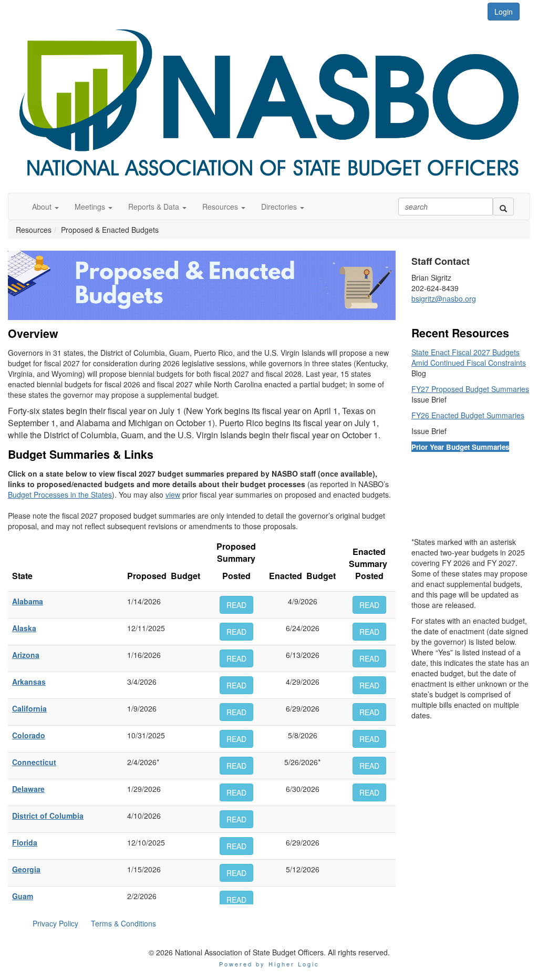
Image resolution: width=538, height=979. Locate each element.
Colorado (28, 735)
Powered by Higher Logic (269, 964)
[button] (45, 206)
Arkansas (29, 681)
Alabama (27, 601)
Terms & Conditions (123, 923)
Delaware (28, 789)
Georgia (26, 869)
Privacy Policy (55, 923)
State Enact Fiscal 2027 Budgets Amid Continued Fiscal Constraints (468, 357)
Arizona (25, 655)
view (172, 494)
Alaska (24, 628)
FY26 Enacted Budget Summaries (467, 415)
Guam (22, 896)
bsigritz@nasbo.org (443, 298)
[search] (503, 206)
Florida (24, 842)
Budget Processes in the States (60, 494)
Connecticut (34, 762)
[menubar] (94, 923)
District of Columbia (48, 815)
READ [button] (236, 605)
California (29, 708)
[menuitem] (55, 923)
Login (503, 11)
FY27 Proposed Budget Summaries (470, 389)
